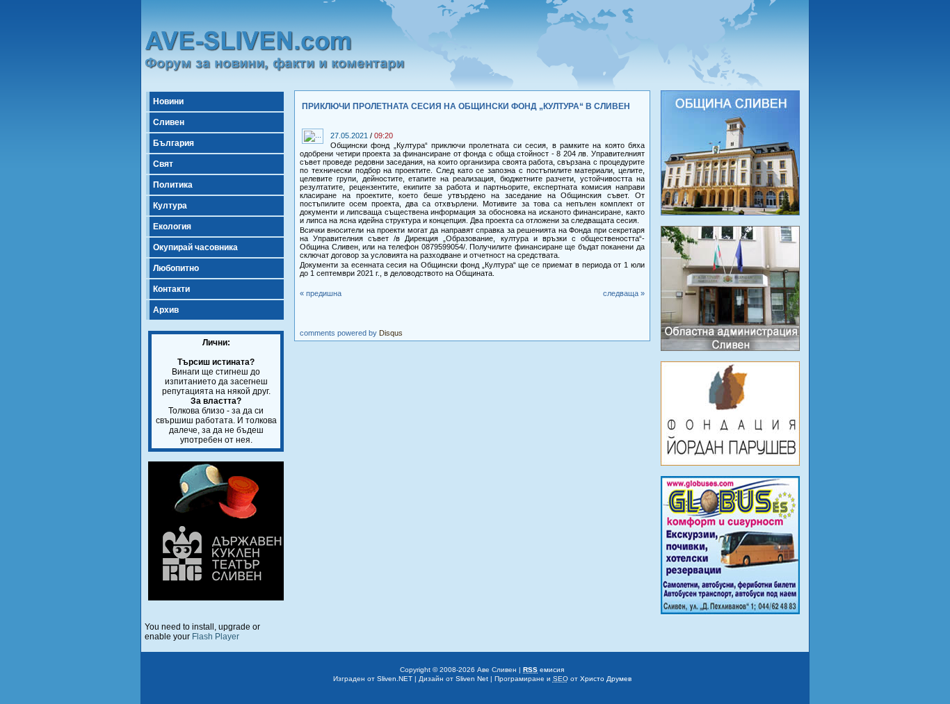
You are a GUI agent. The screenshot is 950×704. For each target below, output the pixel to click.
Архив (166, 310)
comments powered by (351, 333)
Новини (168, 101)
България (173, 143)
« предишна (320, 293)
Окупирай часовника (195, 247)
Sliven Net (472, 678)
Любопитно (176, 268)
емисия (543, 669)
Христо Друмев (605, 678)
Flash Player (215, 636)
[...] (331, 126)
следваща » (624, 293)
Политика (173, 185)
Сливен (168, 122)
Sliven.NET (394, 678)
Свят (163, 164)
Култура (170, 206)
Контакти (171, 289)
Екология (172, 226)
